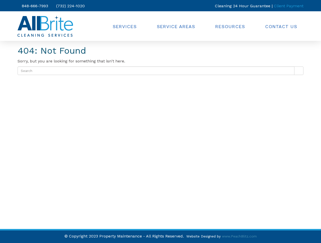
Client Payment (288, 6)
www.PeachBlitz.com (239, 236)
